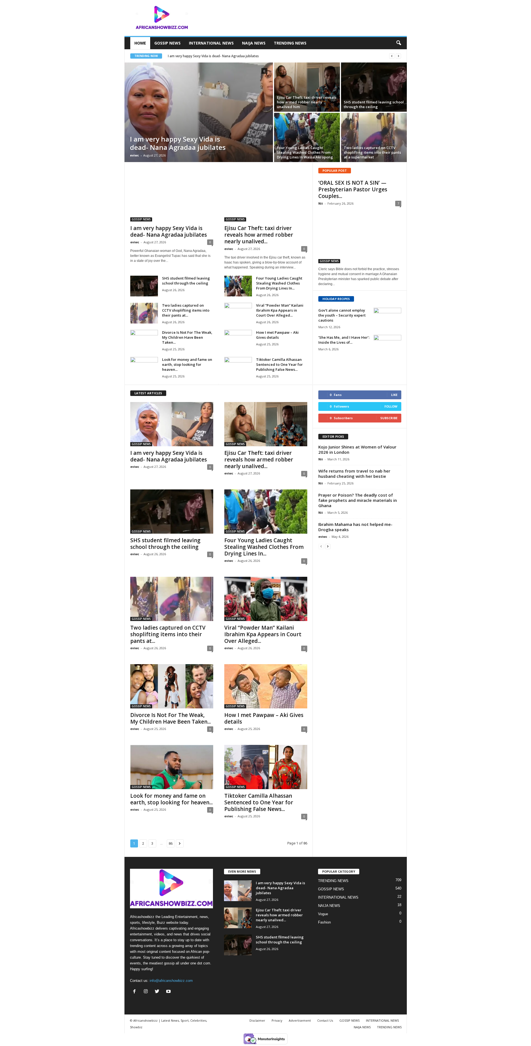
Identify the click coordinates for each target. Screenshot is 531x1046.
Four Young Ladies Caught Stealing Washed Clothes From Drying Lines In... (279, 283)
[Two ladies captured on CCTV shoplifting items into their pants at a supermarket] (374, 137)
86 (171, 843)
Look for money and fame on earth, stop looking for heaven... (187, 364)
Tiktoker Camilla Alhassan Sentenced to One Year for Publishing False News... (279, 364)
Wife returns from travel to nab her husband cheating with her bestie (354, 473)
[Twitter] (158, 992)
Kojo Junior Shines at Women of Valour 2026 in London (357, 449)
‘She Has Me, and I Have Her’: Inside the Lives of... (343, 340)
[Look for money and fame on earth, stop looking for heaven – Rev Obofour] (144, 367)
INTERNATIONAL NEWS (211, 43)
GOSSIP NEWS (167, 43)
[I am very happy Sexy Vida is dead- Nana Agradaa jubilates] (198, 112)
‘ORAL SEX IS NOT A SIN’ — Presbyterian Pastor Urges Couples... (352, 189)
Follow (390, 406)
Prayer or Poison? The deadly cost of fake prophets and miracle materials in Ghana (357, 500)
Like (394, 395)
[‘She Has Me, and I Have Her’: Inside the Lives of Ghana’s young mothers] (387, 345)
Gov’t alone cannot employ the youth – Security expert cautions (342, 315)
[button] (398, 43)
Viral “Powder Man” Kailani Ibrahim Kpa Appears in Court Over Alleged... (279, 310)
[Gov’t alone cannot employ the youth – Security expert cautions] (387, 318)
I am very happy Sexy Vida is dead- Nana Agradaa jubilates (213, 56)
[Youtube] (169, 992)
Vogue (323, 914)
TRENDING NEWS (290, 43)
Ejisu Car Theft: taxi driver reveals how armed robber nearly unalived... (258, 235)
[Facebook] (135, 992)
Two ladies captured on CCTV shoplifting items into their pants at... (185, 310)
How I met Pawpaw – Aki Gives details (277, 335)
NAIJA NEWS (254, 43)
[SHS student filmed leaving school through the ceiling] (374, 87)
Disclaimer (257, 1020)
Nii (320, 203)
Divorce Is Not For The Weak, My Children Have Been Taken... (187, 337)
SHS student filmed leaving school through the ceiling (186, 281)
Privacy (277, 1020)
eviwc (134, 155)
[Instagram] (147, 992)
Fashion (324, 922)
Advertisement (300, 1020)
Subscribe (388, 418)
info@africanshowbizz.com (171, 981)
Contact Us (325, 1020)
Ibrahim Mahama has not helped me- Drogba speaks (355, 526)
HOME (140, 43)
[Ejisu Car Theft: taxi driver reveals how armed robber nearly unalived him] (307, 87)
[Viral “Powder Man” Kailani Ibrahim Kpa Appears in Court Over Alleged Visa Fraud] (238, 313)
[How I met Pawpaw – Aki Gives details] (238, 340)
